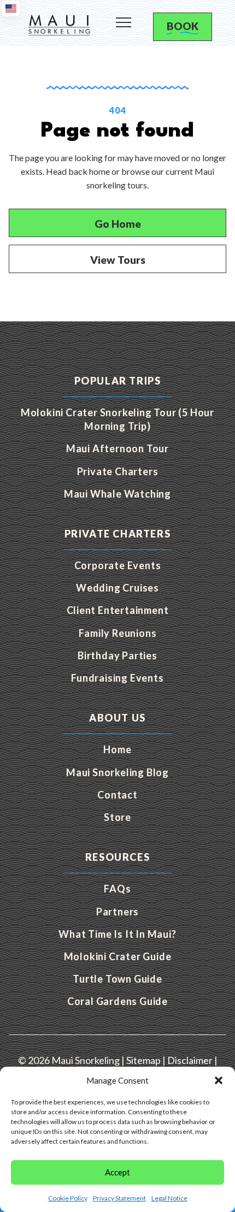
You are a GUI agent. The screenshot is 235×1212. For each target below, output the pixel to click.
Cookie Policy (67, 1198)
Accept (117, 1172)
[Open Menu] (123, 18)
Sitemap (143, 1060)
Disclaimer (190, 1060)
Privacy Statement (119, 1198)
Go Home (118, 223)
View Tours (117, 259)
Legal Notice (169, 1198)
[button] (218, 1080)
